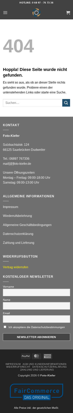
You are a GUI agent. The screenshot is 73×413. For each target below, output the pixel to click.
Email (6, 313)
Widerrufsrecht (18, 367)
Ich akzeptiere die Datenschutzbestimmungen (37, 327)
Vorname (8, 286)
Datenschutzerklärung (18, 233)
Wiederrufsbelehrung (17, 215)
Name (6, 299)
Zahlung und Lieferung (18, 242)
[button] (5, 12)
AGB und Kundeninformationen (45, 364)
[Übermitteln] (66, 103)
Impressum (10, 207)
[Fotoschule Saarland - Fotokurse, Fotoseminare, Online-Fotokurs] (36, 12)
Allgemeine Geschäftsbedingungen (27, 225)
